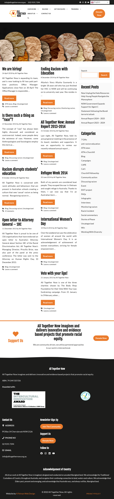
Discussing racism (54, 108)
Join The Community (51, 426)
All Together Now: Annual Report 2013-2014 (58, 124)
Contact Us (46, 13)
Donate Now (101, 338)
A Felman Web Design (25, 493)
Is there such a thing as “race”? (18, 117)
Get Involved (59, 9)
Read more (9, 98)
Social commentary (89, 215)
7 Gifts (84, 139)
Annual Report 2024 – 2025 (93, 118)
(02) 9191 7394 (34, 2)
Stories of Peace (88, 219)
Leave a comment (11, 106)
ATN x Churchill (88, 152)
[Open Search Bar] (28, 18)
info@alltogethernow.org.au (15, 2)
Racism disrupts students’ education (20, 171)
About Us (31, 13)
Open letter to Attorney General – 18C (18, 222)
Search (84, 70)
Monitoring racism (68, 108)
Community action (89, 177)
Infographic (86, 198)
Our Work (31, 9)
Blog (14, 104)
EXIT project (86, 190)
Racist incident (87, 211)
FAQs (83, 194)
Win (83, 227)
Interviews (86, 202)
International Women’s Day (56, 221)
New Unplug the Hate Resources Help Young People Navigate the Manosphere (95, 96)
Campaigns (86, 160)
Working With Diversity (91, 232)
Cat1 (83, 169)
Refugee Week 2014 (54, 173)
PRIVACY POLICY (93, 494)
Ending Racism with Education (54, 71)
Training (75, 9)
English (97, 2)
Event (83, 186)
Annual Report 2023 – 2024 (93, 122)
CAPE (83, 165)
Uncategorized (22, 104)
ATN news (8, 104)
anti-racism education (90, 144)
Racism (45, 9)
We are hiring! (12, 69)
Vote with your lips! (54, 273)
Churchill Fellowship (90, 173)
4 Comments (9, 211)
